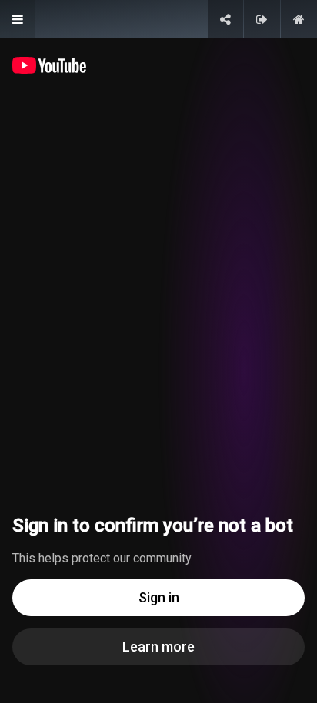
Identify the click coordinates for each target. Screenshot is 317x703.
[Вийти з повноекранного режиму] (262, 19)
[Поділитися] (225, 19)
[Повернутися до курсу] (299, 19)
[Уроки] (17, 19)
